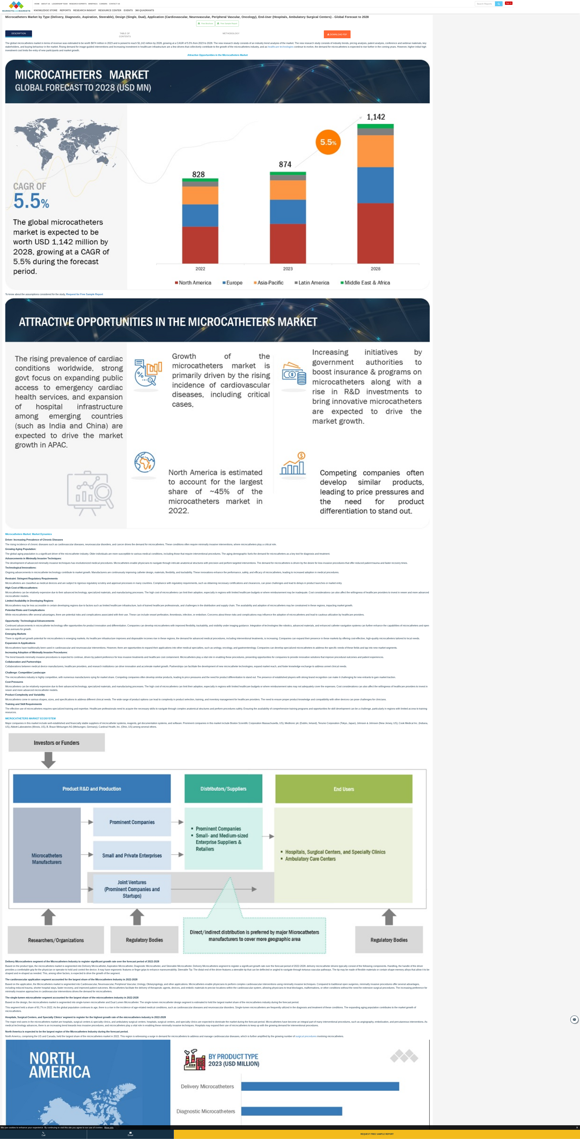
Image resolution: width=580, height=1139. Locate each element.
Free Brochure (207, 24)
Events (128, 10)
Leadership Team (60, 4)
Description (18, 33)
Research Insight (84, 10)
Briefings (92, 4)
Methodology (231, 33)
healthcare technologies (280, 46)
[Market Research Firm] (16, 6)
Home (36, 4)
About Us (45, 4)
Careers (103, 4)
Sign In (509, 3)
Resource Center (109, 10)
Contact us (114, 4)
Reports (65, 10)
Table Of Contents (125, 35)
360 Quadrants (144, 10)
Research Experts (78, 4)
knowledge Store (45, 10)
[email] (574, 1019)
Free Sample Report (228, 24)
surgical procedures (306, 1036)
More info (108, 1127)
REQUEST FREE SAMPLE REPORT (377, 1134)
